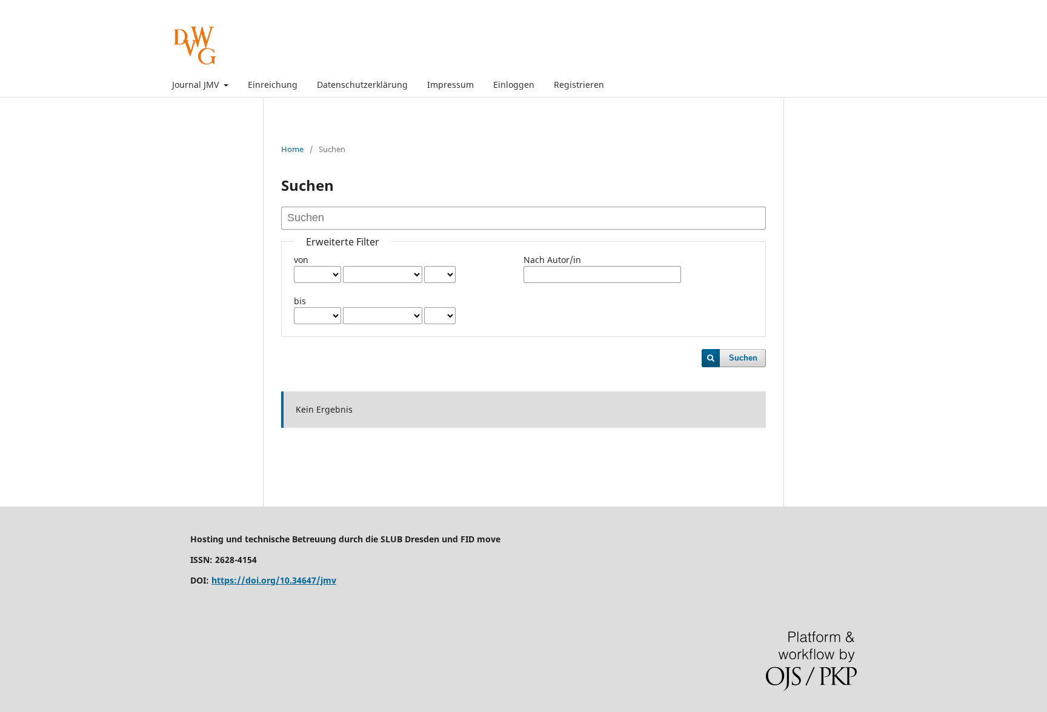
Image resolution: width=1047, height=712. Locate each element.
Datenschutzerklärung (362, 84)
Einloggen (513, 84)
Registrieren (579, 84)
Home (292, 149)
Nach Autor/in (552, 259)
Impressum (450, 84)
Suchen (743, 357)
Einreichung (272, 84)
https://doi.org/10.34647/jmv (273, 580)
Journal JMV (196, 84)
